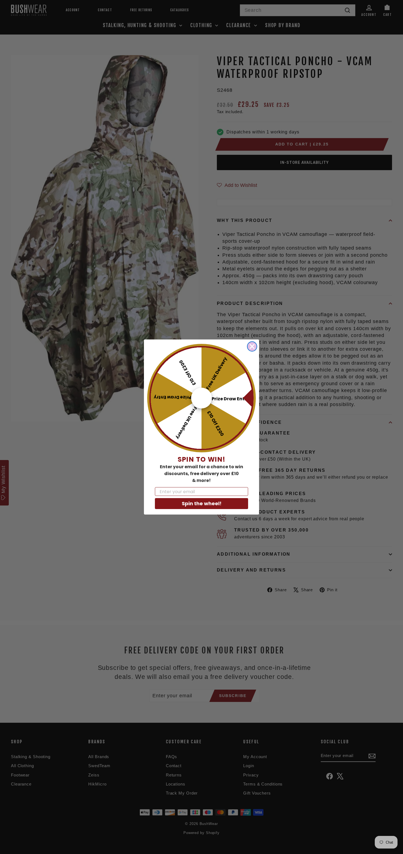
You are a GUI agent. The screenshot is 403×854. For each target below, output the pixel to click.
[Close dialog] (252, 346)
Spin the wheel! (202, 503)
